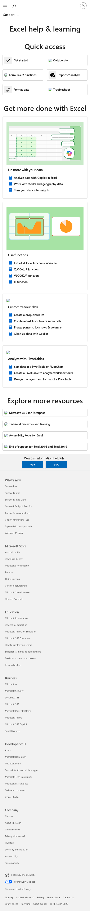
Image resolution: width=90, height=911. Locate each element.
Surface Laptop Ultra (15, 499)
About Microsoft (13, 822)
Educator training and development (23, 651)
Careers (9, 816)
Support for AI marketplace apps (21, 770)
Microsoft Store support (17, 565)
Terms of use (53, 897)
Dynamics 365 (12, 697)
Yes (32, 464)
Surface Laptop (12, 492)
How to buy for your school (18, 644)
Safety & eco (11, 903)
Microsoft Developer (15, 756)
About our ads (40, 903)
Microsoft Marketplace (16, 783)
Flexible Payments (14, 599)
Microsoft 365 (12, 704)
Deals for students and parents (20, 658)
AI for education (13, 664)
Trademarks (69, 897)
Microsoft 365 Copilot (16, 724)
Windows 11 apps (14, 533)
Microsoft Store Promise (17, 592)
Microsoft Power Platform (18, 710)
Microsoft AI (11, 684)
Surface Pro (11, 486)
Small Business (12, 730)
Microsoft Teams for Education (20, 631)
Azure (8, 750)
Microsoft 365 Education (17, 638)
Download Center (14, 558)
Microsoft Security (14, 690)
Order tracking (12, 578)
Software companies (15, 790)
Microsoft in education (16, 618)
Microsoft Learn (13, 763)
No (56, 464)
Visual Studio (11, 796)
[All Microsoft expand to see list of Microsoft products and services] (5, 6)
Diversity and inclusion (16, 849)
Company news (12, 829)
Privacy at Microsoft (15, 836)
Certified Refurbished (16, 585)
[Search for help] (14, 5)
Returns (9, 572)
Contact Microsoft (25, 897)
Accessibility (11, 856)
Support (9, 15)
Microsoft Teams (13, 717)
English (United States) (23, 874)
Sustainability (12, 862)
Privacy (40, 897)
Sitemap (9, 897)
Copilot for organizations (17, 512)
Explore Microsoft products (18, 526)
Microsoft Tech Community (18, 776)
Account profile (12, 552)
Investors (9, 842)
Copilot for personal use (17, 519)
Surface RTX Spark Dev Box (18, 506)
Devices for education (16, 624)
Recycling (25, 903)
